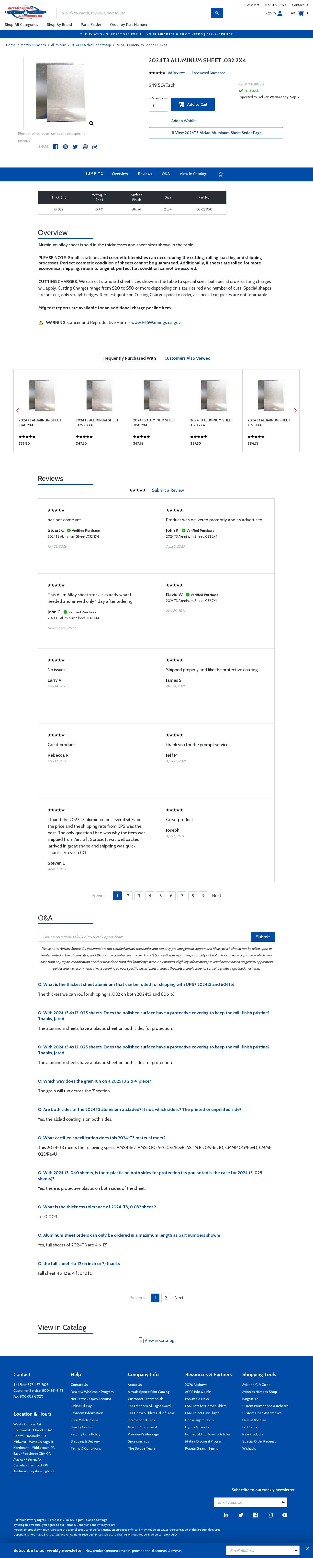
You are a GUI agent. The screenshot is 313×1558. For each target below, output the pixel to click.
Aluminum (58, 45)
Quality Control (82, 1427)
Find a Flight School (199, 1420)
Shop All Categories (21, 24)
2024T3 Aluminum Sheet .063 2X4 (268, 422)
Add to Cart (196, 104)
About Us (135, 1384)
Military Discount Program (204, 1441)
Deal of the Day (254, 1420)
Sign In (270, 13)
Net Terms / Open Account (91, 1399)
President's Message (143, 1434)
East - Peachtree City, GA (32, 1453)
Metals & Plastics (33, 45)
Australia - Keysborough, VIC (34, 1471)
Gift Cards (249, 1427)
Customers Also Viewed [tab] (187, 358)
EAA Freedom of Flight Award (149, 1406)
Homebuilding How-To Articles (208, 1434)
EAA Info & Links (197, 1399)
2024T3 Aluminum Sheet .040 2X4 (40, 422)
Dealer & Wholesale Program (92, 1392)
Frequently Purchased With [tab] (129, 358)
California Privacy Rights (29, 1520)
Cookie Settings (96, 1520)
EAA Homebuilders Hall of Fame (151, 1413)
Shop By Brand (59, 24)
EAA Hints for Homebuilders (205, 1406)
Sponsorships (138, 1441)
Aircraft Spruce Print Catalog (148, 1392)
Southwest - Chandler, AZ (32, 1430)
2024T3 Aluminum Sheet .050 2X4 (154, 422)
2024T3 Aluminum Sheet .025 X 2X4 (97, 422)
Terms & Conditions (86, 1448)
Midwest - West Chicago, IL (33, 1442)
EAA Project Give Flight (202, 1413)
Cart (298, 13)
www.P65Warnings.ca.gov (156, 322)
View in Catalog (193, 173)
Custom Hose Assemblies (262, 1413)
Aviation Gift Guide (256, 1384)
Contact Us (300, 5)
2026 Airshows (196, 1384)
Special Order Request (259, 1441)
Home (11, 45)
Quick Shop (42, 444)
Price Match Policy (84, 1420)
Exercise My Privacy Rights (65, 1520)
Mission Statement (142, 1427)
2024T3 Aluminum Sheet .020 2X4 (211, 422)
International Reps (141, 1420)
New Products (252, 1434)
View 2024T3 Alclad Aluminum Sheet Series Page (218, 132)
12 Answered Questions (207, 72)
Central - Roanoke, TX (29, 1436)
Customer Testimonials (146, 1399)
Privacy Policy (106, 1525)
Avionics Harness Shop (259, 1392)
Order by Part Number (128, 24)
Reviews (145, 173)
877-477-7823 (275, 5)
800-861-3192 (52, 1390)
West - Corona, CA (27, 1424)
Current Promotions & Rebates (265, 1406)
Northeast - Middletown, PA (34, 1447)
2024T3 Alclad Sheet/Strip (91, 45)
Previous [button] (17, 410)
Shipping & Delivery (85, 1441)
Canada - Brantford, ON (30, 1465)
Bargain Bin (250, 1399)
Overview (120, 173)
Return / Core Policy (85, 1434)
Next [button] (295, 410)
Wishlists (253, 5)
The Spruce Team (141, 1448)
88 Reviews (176, 72)
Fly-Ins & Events (197, 1427)
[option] (61, 93)
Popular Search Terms (201, 1448)
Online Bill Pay (81, 1406)
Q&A (166, 173)
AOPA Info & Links (198, 1392)
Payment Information (87, 1413)
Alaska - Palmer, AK (27, 1459)
